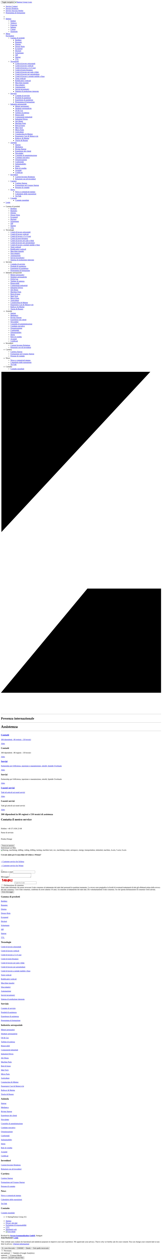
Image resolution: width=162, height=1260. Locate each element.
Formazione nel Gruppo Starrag (27, 185)
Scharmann (19, 53)
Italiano (8, 19)
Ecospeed (18, 49)
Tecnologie (14, 61)
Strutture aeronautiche (23, 108)
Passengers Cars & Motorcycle (26, 136)
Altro (3, 757)
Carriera (13, 181)
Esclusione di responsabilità (16, 1225)
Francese (13, 25)
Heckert (18, 51)
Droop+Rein (20, 46)
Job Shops (19, 121)
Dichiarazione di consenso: (13, 885)
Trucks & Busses (21, 140)
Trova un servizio (8, 846)
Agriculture (19, 132)
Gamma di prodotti (17, 38)
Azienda (13, 143)
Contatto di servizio (22, 96)
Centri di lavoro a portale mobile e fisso (30, 76)
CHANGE (20, 1248)
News (12, 190)
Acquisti (18, 170)
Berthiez (18, 40)
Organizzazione (21, 160)
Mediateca (19, 147)
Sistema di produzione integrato (27, 91)
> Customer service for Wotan (12, 866)
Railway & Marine (22, 138)
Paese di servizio (7, 833)
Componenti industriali (23, 117)
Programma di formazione (15, 13)
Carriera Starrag (21, 183)
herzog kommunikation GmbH (22, 1236)
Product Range (6, 839)
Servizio (13, 93)
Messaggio (5, 877)
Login (8, 202)
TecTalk (18, 196)
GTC (8, 1227)
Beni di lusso (20, 125)
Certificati (19, 172)
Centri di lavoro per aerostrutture (27, 74)
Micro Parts (19, 130)
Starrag (18, 57)
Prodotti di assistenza (23, 98)
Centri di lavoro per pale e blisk (27, 72)
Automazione (20, 87)
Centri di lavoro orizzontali (25, 64)
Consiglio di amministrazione (26, 155)
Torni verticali (20, 78)
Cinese (13, 29)
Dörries (18, 44)
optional (4, 1255)
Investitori (14, 175)
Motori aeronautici (22, 106)
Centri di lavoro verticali (24, 66)
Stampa (8, 1221)
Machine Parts (20, 123)
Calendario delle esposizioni (25, 194)
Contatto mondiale (22, 200)
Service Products (12, 8)
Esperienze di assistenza (24, 100)
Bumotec (18, 42)
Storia (17, 166)
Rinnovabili (19, 115)
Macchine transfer (22, 83)
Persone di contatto (22, 187)
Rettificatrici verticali (23, 81)
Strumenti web (11, 1229)
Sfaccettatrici (20, 85)
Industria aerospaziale (18, 104)
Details (28, 1248)
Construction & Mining (24, 134)
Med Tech (19, 128)
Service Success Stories (14, 11)
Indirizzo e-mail (7, 872)
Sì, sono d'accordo (8, 1248)
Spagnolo (14, 32)
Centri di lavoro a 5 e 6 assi (25, 68)
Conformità (19, 162)
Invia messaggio (7, 892)
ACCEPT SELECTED (15, 1258)
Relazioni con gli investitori (25, 179)
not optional (5, 1253)
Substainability (20, 164)
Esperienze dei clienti (23, 151)
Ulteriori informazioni (21, 1244)
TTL (17, 59)
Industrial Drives (21, 119)
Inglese (13, 21)
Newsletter (19, 153)
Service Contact (12, 6)
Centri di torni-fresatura (24, 70)
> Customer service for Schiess (12, 862)
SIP (16, 55)
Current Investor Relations (25, 177)
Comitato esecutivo (22, 158)
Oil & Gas (19, 111)
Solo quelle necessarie (41, 1248)
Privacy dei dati (11, 1223)
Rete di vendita (20, 168)
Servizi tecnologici (22, 89)
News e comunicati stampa (25, 192)
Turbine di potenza (22, 113)
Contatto (13, 198)
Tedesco (13, 23)
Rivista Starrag (20, 149)
